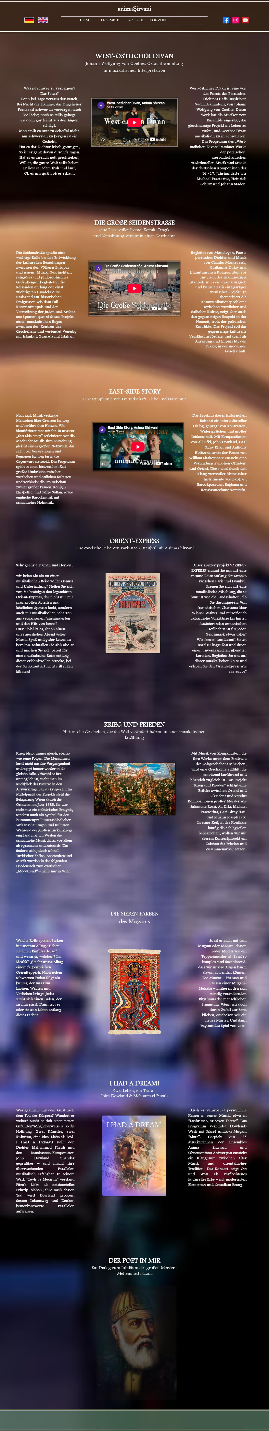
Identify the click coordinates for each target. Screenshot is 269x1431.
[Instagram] (235, 20)
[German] (29, 20)
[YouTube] (245, 20)
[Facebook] (226, 20)
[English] (43, 20)
